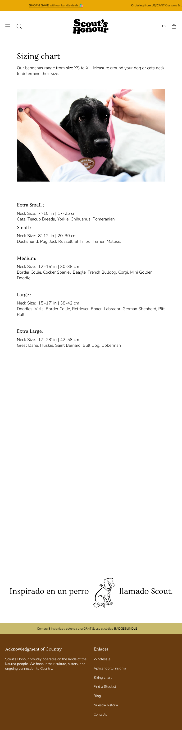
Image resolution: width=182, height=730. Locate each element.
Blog (97, 695)
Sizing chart (103, 677)
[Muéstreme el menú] (7, 26)
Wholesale (102, 659)
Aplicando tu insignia (110, 668)
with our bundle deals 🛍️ (56, 5)
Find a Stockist (105, 686)
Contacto (100, 714)
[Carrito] (174, 26)
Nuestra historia (106, 705)
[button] (19, 26)
